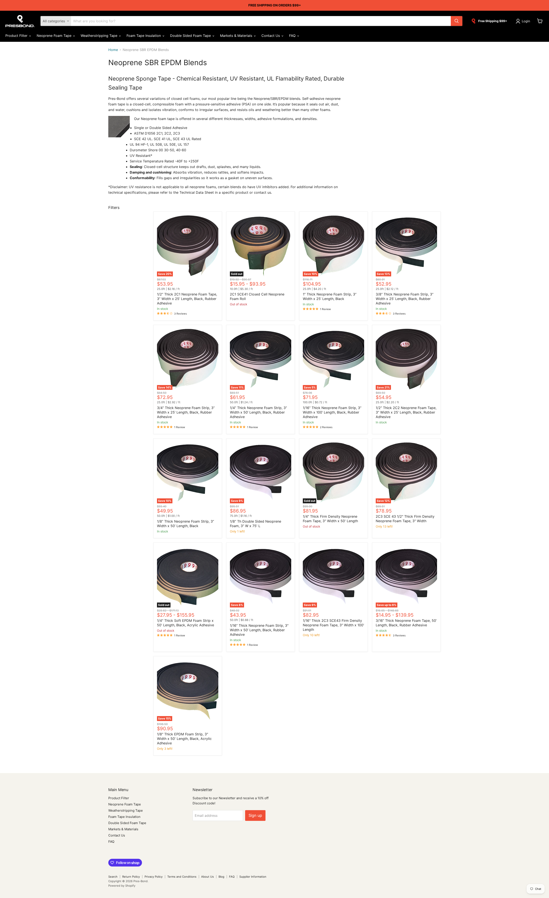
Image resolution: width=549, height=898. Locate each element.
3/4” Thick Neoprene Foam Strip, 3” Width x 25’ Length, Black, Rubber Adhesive (186, 412)
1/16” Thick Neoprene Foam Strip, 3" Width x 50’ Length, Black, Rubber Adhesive (259, 630)
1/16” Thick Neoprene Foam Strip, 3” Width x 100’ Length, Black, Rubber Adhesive (332, 412)
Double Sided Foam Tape (191, 35)
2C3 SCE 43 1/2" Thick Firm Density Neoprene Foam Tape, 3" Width (405, 518)
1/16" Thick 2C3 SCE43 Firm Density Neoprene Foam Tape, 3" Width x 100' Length (333, 625)
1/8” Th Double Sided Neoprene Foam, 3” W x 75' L (255, 523)
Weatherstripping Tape (99, 35)
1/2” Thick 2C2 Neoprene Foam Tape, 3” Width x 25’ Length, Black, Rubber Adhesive (406, 412)
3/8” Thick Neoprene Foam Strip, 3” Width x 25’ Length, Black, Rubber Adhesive (404, 298)
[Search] (456, 21)
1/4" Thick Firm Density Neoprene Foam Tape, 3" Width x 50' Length (330, 518)
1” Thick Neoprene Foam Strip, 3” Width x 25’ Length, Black (329, 296)
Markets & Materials (236, 35)
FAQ (293, 35)
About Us (207, 876)
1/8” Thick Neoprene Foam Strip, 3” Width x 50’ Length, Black (185, 523)
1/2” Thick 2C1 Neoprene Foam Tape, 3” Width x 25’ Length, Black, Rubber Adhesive (187, 298)
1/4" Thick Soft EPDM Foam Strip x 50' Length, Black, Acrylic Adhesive (185, 622)
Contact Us (271, 35)
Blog (221, 876)
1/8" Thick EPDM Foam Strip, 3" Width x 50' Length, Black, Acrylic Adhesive (184, 738)
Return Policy (131, 876)
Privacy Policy (154, 876)
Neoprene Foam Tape (54, 35)
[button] (524, 21)
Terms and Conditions (181, 876)
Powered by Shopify (121, 885)
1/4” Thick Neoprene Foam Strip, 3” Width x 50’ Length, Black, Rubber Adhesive (258, 412)
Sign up (255, 815)
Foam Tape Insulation (144, 35)
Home (113, 50)
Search (113, 876)
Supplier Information (252, 876)
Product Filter (17, 35)
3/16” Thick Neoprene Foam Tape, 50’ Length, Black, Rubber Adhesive (406, 622)
